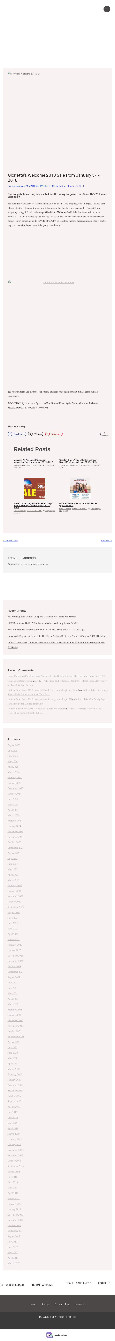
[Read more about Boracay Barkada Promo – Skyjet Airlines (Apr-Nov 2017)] (80, 488)
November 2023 (15, 836)
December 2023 (15, 831)
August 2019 (14, 1106)
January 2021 (14, 1014)
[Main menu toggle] (107, 9)
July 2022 (12, 917)
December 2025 (15, 788)
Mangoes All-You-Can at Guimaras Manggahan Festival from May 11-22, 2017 (33, 461)
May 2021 (13, 993)
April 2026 (13, 766)
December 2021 (15, 955)
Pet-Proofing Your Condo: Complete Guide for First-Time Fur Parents (42, 616)
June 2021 (13, 988)
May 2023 (13, 869)
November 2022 (15, 896)
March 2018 (14, 1198)
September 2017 (16, 1230)
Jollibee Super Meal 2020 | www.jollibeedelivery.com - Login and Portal (43, 690)
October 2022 (14, 901)
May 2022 (13, 928)
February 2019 (15, 1139)
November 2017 (15, 1220)
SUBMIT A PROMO (42, 1284)
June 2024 (13, 799)
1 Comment (63, 465)
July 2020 (12, 1047)
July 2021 (12, 982)
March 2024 (14, 815)
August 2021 (14, 977)
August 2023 (14, 853)
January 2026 (14, 783)
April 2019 (13, 1128)
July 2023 (12, 858)
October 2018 (14, 1160)
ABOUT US (104, 1283)
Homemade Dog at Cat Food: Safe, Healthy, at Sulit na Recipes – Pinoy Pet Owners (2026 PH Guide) (57, 636)
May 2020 (13, 1058)
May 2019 (13, 1122)
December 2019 (15, 1085)
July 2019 (12, 1112)
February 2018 (15, 1203)
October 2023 (14, 842)
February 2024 (15, 820)
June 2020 (13, 1052)
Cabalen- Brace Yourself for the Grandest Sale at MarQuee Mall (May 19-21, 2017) (78, 461)
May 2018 (13, 1187)
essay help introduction (19, 680)
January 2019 (14, 1144)
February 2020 (15, 1074)
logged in (25, 564)
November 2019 (15, 1090)
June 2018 (13, 1182)
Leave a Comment (16, 186)
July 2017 (12, 1241)
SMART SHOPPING (37, 186)
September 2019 (16, 1101)
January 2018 (14, 1209)
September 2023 (16, 847)
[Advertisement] (57, 37)
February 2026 (15, 777)
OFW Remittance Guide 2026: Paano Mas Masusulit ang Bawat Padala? (43, 623)
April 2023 (13, 874)
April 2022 (13, 934)
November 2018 (15, 1155)
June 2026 (13, 755)
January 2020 (14, 1079)
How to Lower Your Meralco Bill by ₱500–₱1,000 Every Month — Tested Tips (46, 629)
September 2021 (16, 971)
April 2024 (13, 809)
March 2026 (14, 772)
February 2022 (15, 944)
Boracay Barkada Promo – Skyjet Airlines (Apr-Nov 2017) (78, 504)
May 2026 (13, 761)
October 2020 (14, 1031)
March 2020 (14, 1069)
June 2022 (13, 923)
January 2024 (14, 826)
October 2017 (14, 1225)
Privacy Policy (62, 1304)
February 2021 (15, 1009)
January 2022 (14, 950)
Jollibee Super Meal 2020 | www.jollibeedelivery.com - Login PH (40, 699)
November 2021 (15, 961)
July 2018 (12, 1176)
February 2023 (15, 885)
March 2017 (14, 1263)
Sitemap (45, 1304)
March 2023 (14, 880)
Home (32, 1304)
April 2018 (13, 1193)
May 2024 (13, 804)
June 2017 (13, 1247)
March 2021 (14, 1004)
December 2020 (15, 1020)
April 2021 (13, 998)
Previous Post (10, 540)
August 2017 (14, 1236)
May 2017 (13, 1252)
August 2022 (14, 912)
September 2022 (16, 907)
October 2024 (14, 793)
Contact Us (80, 1304)
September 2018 (16, 1166)
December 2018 (15, 1150)
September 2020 (16, 1036)
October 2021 (14, 966)
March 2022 (14, 939)
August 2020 (14, 1042)
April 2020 (13, 1063)
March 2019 (14, 1133)
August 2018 (14, 1171)
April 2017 (13, 1257)
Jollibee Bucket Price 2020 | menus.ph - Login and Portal (36, 708)
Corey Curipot (15, 676)
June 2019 (13, 1117)
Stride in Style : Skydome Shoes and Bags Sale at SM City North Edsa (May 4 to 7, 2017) (33, 505)
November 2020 (15, 1025)
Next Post (106, 540)
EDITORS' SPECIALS (12, 1284)
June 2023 (13, 863)
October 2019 (14, 1095)
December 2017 (15, 1214)
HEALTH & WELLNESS (78, 1283)
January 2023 (14, 890)
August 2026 (14, 745)
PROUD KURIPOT (24, 7)
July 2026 (12, 750)
